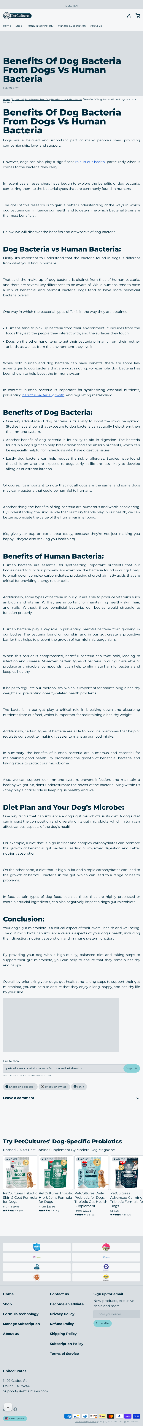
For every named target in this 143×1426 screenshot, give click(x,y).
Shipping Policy (63, 1334)
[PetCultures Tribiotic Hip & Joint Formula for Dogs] (56, 1172)
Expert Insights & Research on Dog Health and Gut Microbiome (47, 99)
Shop (18, 25)
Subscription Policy (66, 1344)
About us (96, 25)
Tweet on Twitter (56, 1086)
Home (7, 25)
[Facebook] (15, 1409)
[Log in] (127, 15)
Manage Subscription (72, 25)
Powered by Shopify (86, 1421)
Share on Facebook (22, 1086)
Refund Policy (62, 1324)
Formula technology (40, 25)
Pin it (81, 1086)
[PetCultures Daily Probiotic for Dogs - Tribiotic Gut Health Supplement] (91, 1172)
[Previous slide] (124, 1161)
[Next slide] (135, 1161)
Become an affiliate (67, 1304)
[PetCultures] (17, 15)
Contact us (59, 1294)
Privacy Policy (62, 1314)
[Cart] (136, 15)
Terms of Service (64, 1354)
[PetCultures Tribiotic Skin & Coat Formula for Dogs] (20, 1172)
